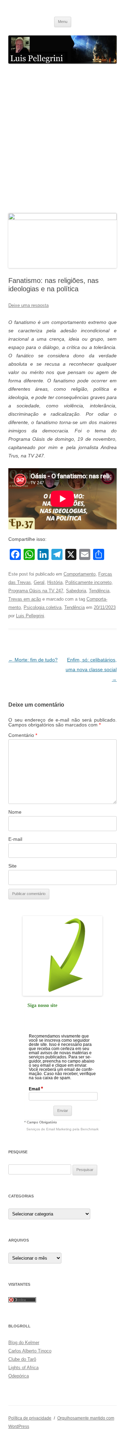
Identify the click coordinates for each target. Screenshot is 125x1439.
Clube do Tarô (22, 1359)
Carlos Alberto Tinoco (29, 1350)
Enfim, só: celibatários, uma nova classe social (91, 669)
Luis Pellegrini (30, 615)
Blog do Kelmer (23, 1342)
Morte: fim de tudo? (33, 659)
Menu (62, 21)
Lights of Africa (23, 1367)
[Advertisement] (62, 138)
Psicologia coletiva (42, 607)
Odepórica (18, 1376)
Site (12, 866)
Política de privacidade (29, 1418)
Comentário (22, 735)
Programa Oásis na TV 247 (35, 590)
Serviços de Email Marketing (49, 1129)
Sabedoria (76, 590)
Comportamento (79, 574)
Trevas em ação (24, 599)
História (54, 582)
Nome (15, 812)
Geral (39, 582)
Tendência (99, 590)
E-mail (15, 839)
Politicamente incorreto (88, 582)
